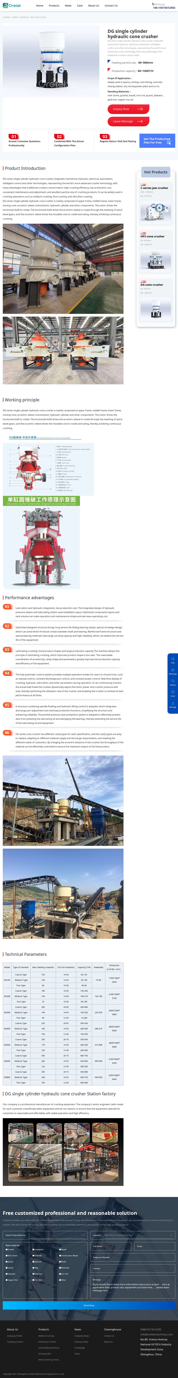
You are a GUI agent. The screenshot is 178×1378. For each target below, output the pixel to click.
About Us (12, 1329)
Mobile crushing (46, 1336)
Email (139, 1246)
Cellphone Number (101, 1257)
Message (97, 1280)
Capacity (97, 1235)
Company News (82, 1336)
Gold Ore (38, 1274)
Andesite (38, 1255)
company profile (14, 1336)
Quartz (10, 1262)
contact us (109, 1336)
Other (63, 1280)
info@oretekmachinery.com (156, 1334)
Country (96, 1268)
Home (15, 17)
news (78, 1329)
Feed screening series (48, 1359)
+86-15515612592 (164, 8)
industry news (81, 1341)
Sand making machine (48, 1347)
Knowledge (80, 1347)
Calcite (10, 1268)
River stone (12, 1255)
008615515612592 (150, 1329)
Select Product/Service (15, 1235)
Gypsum (38, 1262)
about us (108, 1341)
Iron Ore (64, 1274)
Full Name (97, 1246)
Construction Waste (69, 1255)
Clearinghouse (112, 1329)
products (24, 17)
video (77, 1353)
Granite (10, 1249)
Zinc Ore (38, 1280)
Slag (36, 1268)
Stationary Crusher (47, 1341)
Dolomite (11, 1274)
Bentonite (65, 1268)
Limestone (38, 1249)
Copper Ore (12, 1280)
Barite (63, 1262)
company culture (15, 1341)
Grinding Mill (44, 1353)
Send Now (89, 1305)
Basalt (63, 1249)
